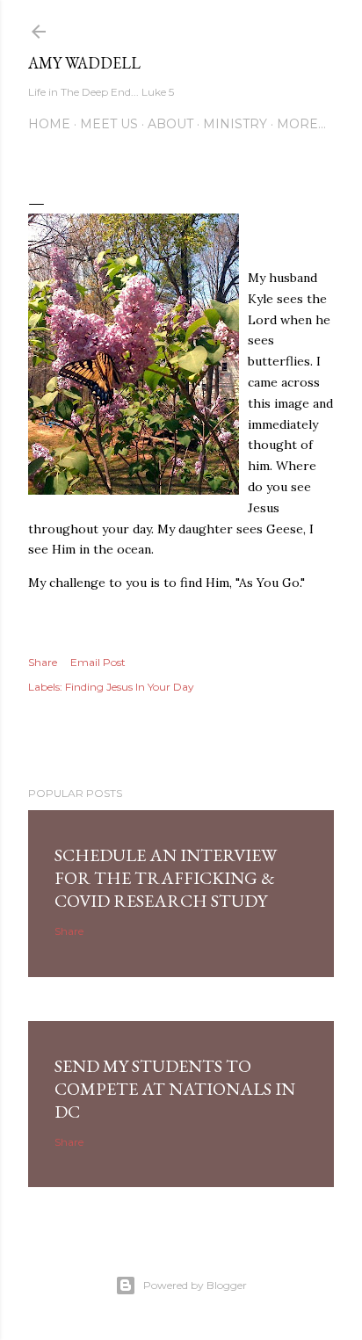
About (170, 124)
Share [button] (42, 662)
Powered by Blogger (195, 1285)
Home (49, 124)
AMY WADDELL (84, 63)
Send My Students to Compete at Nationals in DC (174, 1088)
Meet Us (109, 124)
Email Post (98, 662)
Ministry (235, 124)
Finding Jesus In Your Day (129, 686)
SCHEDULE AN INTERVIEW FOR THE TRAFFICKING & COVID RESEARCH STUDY (165, 878)
